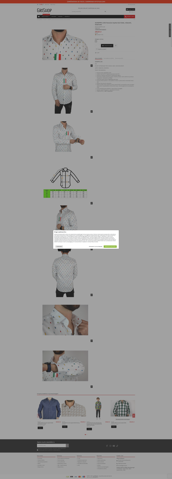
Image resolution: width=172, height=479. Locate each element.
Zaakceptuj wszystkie (110, 246)
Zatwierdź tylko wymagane (95, 246)
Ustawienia (59, 246)
